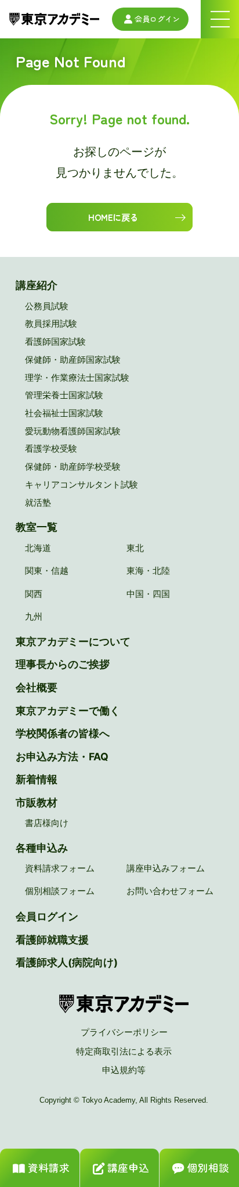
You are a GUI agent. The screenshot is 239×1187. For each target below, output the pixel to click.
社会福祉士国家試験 (64, 413)
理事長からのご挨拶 (63, 664)
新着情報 (36, 779)
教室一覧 (36, 527)
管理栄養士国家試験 (64, 395)
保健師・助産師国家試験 (73, 359)
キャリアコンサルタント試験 (81, 484)
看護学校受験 (51, 448)
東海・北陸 (148, 570)
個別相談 (208, 1167)
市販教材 (36, 802)
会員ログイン (157, 18)
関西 (33, 593)
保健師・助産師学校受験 (73, 466)
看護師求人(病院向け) (67, 962)
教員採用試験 (51, 323)
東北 (135, 547)
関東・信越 (46, 570)
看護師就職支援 (52, 940)
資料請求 (49, 1167)
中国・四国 (148, 593)
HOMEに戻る (113, 216)
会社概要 (36, 687)
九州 (33, 616)
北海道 (38, 547)
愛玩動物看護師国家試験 (73, 431)
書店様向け (46, 822)
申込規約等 (124, 1069)
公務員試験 (46, 306)
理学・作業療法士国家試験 (77, 377)
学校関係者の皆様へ (63, 733)
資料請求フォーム (60, 868)
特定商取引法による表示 (124, 1051)
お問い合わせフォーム (169, 890)
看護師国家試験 (55, 341)
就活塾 (38, 502)
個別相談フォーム (60, 890)
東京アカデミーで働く (68, 711)
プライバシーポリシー (124, 1032)
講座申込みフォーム (165, 868)
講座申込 (128, 1167)
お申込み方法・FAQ (62, 756)
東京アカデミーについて (73, 641)
